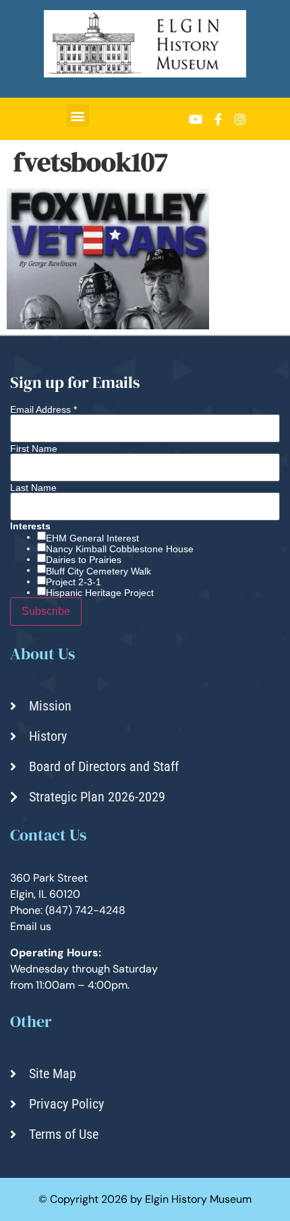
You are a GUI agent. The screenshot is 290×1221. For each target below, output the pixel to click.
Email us (30, 926)
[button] (78, 115)
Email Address (43, 409)
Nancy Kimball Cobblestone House (120, 549)
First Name (33, 448)
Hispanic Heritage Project (100, 592)
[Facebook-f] (218, 119)
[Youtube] (196, 119)
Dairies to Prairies (83, 559)
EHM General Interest (92, 538)
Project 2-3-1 (73, 582)
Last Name (33, 487)
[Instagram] (240, 119)
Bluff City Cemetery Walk (98, 571)
